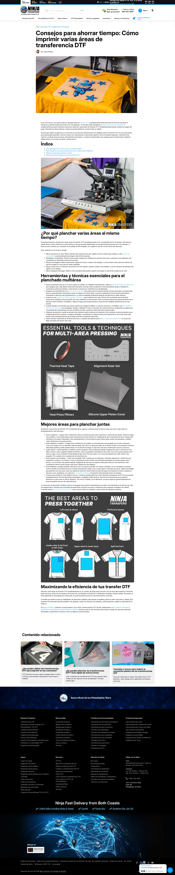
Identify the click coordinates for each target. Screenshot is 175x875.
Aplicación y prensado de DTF (66, 763)
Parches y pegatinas (93, 18)
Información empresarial (64, 771)
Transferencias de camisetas (101, 724)
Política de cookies (116, 861)
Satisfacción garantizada (99, 774)
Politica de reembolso (28, 782)
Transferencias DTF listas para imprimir (104, 722)
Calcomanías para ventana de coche (138, 724)
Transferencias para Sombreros (102, 727)
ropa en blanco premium (120, 607)
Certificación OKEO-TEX (42, 864)
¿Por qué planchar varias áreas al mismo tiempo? (64, 149)
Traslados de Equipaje (98, 745)
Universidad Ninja (62, 784)
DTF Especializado (77, 18)
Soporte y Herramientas (122, 18)
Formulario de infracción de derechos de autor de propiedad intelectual (84, 861)
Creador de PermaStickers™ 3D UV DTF (35, 792)
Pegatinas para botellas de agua (137, 732)
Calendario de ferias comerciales (32, 784)
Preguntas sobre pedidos (29, 766)
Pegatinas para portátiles (134, 735)
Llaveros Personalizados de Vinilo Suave (35, 740)
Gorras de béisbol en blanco (65, 740)
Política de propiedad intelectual (47, 861)
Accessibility (56, 864)
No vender (127, 861)
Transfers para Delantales (100, 730)
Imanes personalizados (29, 738)
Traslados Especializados (29, 730)
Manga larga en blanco (63, 727)
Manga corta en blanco (64, 724)
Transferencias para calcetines (101, 738)
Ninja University (41, 27)
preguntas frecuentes (28, 763)
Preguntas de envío (27, 771)
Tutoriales (24, 777)
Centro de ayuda (26, 761)
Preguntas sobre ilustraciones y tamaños (35, 774)
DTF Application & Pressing (59, 27)
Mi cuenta (94, 761)
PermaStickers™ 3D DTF (29, 727)
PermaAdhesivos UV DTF (46, 18)
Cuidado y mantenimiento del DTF (67, 769)
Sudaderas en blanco (63, 730)
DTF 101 (58, 761)
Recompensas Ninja (98, 763)
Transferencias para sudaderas (101, 735)
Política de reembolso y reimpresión (103, 777)
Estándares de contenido (99, 771)
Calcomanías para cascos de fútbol (138, 727)
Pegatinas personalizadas (29, 735)
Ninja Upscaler (26, 790)
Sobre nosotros (61, 787)
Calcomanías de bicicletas (135, 730)
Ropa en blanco (63, 18)
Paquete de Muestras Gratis (143, 18)
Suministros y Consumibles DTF (32, 743)
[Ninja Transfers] (30, 10)
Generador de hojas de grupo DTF (32, 724)
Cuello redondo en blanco (65, 735)
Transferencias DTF (29, 18)
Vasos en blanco (61, 743)
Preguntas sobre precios (29, 769)
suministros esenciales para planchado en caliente (59, 609)
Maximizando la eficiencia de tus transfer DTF (63, 155)
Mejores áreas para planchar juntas (59, 153)
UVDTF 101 (59, 774)
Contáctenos (95, 766)
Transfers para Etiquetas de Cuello (103, 732)
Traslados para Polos (98, 740)
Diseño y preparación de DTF (66, 766)
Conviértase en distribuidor (100, 769)
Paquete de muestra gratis (30, 745)
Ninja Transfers (48, 607)
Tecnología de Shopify (58, 871)
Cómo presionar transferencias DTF (68, 777)
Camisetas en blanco (63, 722)
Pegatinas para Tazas (133, 740)
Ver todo (59, 745)
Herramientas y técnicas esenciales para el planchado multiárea (69, 151)
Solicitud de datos (27, 864)
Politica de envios (27, 779)
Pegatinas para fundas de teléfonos (138, 738)
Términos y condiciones (99, 782)
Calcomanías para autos (134, 722)
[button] (152, 10)
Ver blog (58, 789)
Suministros (107, 18)
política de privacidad (28, 861)
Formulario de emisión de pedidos (102, 779)
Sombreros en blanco (63, 738)
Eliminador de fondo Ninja (29, 787)
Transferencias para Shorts (100, 743)
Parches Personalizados (29, 732)
